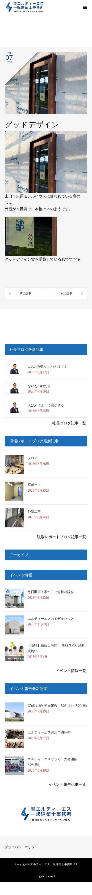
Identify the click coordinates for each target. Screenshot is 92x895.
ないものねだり (39, 386)
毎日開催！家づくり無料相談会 (51, 592)
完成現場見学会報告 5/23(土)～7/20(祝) (57, 705)
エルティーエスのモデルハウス (51, 618)
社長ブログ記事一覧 (69, 423)
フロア (33, 458)
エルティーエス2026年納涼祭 (49, 732)
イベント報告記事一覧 (67, 784)
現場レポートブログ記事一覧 (61, 537)
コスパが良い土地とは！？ (47, 366)
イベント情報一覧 (71, 671)
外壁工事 (34, 511)
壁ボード (34, 485)
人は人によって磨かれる (46, 405)
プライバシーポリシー (21, 847)
